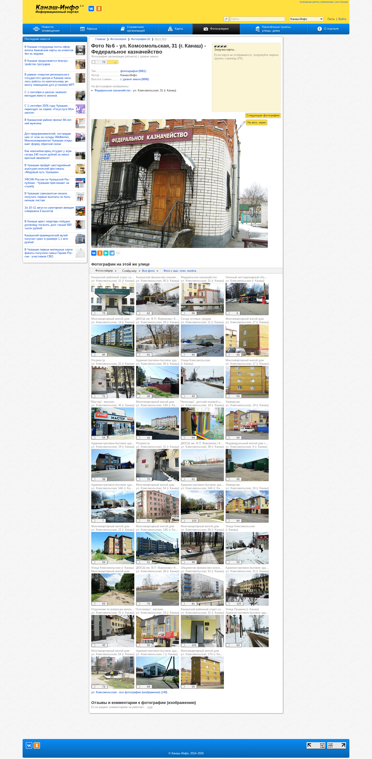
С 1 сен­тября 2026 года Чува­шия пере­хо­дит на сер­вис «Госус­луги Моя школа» (49, 109)
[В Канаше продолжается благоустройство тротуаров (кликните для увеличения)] (80, 64)
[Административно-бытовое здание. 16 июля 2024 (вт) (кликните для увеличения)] (157, 382)
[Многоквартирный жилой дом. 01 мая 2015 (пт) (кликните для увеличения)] (247, 340)
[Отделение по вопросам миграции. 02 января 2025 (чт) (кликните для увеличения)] (112, 631)
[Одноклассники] (99, 253)
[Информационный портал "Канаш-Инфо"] (57, 9)
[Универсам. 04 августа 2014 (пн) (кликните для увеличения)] (247, 506)
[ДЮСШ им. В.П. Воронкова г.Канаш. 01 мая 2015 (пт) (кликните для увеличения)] (202, 465)
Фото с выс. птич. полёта (180, 270)
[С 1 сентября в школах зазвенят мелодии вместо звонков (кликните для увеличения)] (80, 95)
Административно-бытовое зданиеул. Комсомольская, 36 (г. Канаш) (158, 362)
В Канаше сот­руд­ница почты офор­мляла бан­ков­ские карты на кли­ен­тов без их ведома (49, 50)
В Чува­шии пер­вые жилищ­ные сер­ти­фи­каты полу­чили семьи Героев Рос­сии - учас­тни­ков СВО (49, 253)
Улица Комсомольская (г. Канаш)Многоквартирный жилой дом (112, 569)
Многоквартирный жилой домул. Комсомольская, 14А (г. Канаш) (158, 403)
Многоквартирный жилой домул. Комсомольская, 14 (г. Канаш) (112, 320)
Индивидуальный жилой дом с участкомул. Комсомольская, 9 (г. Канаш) (252, 445)
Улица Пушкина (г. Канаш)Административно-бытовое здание (248, 611)
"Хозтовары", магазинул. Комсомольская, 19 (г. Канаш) (157, 611)
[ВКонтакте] (93, 253)
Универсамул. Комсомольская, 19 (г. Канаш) (247, 403)
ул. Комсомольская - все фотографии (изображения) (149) (129, 692)
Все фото (148, 270)
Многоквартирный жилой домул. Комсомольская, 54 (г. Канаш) (157, 486)
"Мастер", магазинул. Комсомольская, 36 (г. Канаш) (112, 403)
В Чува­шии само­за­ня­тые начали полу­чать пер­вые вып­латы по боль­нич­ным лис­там (48, 197)
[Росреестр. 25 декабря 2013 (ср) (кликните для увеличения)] (112, 382)
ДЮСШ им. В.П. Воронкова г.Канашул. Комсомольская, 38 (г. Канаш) (159, 320)
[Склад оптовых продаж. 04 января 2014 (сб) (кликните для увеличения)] (202, 340)
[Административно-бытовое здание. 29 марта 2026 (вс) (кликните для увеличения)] (112, 506)
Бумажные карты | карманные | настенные (324, 1)
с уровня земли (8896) (134, 79)
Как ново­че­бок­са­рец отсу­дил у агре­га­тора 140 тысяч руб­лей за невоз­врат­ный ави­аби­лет (48, 154)
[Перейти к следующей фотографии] (263, 115)
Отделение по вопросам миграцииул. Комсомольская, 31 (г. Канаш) (113, 611)
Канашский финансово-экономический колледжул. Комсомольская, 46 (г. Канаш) (167, 279)
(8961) (133, 71)
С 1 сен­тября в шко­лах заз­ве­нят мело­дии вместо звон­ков (46, 94)
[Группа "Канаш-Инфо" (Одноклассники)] (99, 8)
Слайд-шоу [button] (129, 270)
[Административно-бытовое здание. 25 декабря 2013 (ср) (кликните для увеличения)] (247, 589)
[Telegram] (112, 253)
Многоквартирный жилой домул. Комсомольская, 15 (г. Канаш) (112, 528)
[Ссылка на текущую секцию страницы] (165, 52)
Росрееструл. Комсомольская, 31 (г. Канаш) (112, 362)
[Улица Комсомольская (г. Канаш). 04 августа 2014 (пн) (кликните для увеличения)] (112, 589)
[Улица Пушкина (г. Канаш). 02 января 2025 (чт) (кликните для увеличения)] (247, 631)
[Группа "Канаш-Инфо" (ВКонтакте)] (91, 8)
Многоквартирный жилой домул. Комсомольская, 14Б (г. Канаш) (158, 528)
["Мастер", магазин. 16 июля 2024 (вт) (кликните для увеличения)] (112, 423)
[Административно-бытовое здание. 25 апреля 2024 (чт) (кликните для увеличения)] (202, 506)
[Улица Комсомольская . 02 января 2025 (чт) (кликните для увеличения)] (202, 382)
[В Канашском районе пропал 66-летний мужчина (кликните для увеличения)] (80, 123)
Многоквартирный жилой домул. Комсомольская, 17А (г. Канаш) (203, 652)
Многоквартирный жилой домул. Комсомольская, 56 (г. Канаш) (202, 528)
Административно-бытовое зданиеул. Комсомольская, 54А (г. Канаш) (113, 486)
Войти (342, 19)
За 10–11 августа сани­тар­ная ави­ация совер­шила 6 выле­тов (49, 209)
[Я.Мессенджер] (105, 253)
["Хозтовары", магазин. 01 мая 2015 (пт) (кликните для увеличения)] (157, 631)
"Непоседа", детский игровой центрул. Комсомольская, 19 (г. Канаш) (203, 403)
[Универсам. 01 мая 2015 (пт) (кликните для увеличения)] (247, 423)
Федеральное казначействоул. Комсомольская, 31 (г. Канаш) (202, 279)
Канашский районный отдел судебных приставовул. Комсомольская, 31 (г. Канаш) (123, 279)
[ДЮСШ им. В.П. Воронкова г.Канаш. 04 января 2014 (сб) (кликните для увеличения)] (157, 340)
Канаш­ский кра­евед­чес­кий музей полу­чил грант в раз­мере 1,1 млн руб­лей (46, 239)
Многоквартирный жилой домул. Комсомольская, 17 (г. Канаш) (247, 320)
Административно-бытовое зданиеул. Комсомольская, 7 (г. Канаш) (158, 652)
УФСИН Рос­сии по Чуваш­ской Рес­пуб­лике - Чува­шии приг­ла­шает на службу (47, 183)
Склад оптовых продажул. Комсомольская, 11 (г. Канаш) (202, 320)
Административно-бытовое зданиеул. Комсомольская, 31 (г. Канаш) (248, 569)
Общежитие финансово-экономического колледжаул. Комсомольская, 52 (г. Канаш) (214, 569)
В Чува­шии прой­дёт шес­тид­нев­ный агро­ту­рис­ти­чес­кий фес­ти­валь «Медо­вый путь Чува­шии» (47, 169)
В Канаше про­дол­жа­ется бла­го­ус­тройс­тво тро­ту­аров (47, 62)
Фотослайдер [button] (104, 270)
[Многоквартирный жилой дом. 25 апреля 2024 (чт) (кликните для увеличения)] (202, 548)
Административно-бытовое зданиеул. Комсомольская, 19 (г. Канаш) (113, 445)
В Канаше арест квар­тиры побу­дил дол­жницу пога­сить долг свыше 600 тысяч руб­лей (48, 225)
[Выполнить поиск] (226, 19)
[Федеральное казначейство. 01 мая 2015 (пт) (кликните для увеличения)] (202, 299)
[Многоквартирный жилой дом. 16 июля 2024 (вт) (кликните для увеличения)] (112, 340)
